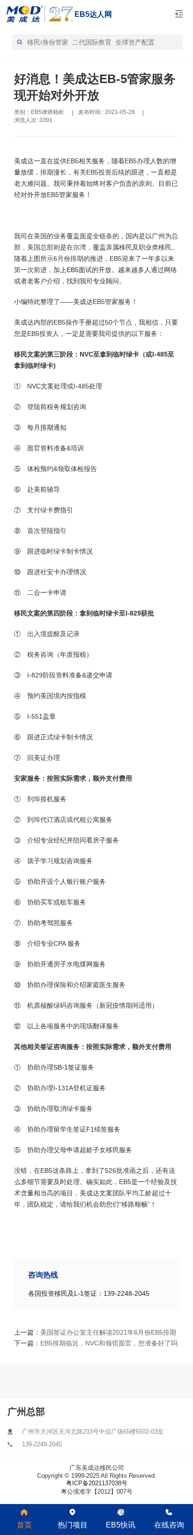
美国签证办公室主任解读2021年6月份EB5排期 (79, 1332)
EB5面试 (79, 270)
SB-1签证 (67, 1067)
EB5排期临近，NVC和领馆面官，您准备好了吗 (79, 1343)
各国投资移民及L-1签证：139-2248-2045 (88, 1293)
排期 (46, 427)
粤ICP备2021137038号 (96, 1483)
